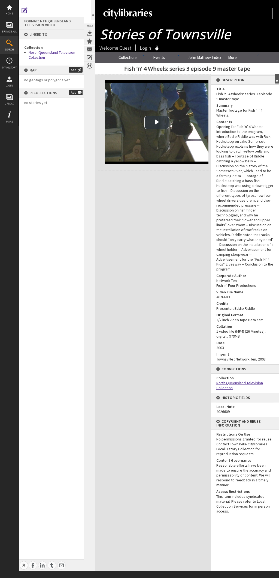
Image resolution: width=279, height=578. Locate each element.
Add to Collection (89, 41)
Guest (125, 48)
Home (9, 13)
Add (74, 70)
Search (9, 49)
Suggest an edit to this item (25, 10)
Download (89, 33)
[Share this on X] (24, 562)
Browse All (9, 31)
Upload (9, 103)
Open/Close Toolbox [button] (93, 10)
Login (9, 85)
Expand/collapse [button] (277, 79)
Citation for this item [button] (89, 66)
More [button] (9, 121)
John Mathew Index (204, 57)
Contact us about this (89, 49)
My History (9, 67)
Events (159, 57)
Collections (128, 57)
